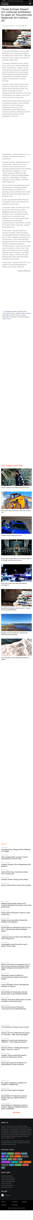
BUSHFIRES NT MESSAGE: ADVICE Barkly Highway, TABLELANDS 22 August (14, 1097)
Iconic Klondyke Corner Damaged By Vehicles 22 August (15, 985)
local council (18, 1156)
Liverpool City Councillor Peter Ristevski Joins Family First (16, 938)
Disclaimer (24, 1201)
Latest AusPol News (6, 1187)
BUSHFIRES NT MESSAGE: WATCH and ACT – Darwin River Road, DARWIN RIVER (16, 929)
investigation (18, 1165)
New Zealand (5, 1165)
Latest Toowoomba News (8, 1178)
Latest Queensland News (7, 1179)
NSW (7, 1156)
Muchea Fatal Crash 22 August (12, 1090)
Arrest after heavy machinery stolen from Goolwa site (14, 873)
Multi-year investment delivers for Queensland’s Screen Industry (14, 1063)
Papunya (23, 315)
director (13, 313)
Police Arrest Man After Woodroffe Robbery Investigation (14, 921)
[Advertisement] (16, 136)
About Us (3, 1201)
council (4, 313)
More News (16, 1112)
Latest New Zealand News (8, 1181)
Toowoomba (12, 317)
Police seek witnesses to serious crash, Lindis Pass (15, 913)
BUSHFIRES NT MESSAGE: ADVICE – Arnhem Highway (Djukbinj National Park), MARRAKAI (14, 1107)
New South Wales (6, 1162)
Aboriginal (8, 311)
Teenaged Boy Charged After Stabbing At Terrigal (16, 850)
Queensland (5, 317)
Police (3, 1156)
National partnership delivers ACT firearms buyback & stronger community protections (16, 905)
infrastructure (27, 1162)
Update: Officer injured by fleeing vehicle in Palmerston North (13, 1056)
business (11, 1165)
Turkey (8, 318)
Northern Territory (15, 315)
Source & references (24, 271)
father (23, 313)
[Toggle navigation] (30, 3)
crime (3, 1167)
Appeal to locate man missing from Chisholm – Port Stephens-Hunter (14, 1041)
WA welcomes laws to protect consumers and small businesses (13, 1008)
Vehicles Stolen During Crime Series (14, 879)
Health (21, 1162)
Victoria (12, 1156)
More (13, 1138)
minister (20, 1159)
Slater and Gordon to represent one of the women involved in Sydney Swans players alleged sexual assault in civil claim (15, 967)
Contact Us (3, 1205)
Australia (14, 311)
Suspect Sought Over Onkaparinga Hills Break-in (16, 865)
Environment (14, 1162)
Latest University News (7, 1185)
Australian (19, 311)
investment (25, 1165)
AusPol (14, 1159)
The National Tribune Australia (18, 1208)
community (24, 1153)
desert (8, 313)
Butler (24, 311)
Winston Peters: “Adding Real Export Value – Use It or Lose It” (15, 1048)
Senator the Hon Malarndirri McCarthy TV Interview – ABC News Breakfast (15, 1033)
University (4, 1159)
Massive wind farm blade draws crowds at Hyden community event (16, 1000)
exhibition (18, 313)
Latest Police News (6, 1183)
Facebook (7, 1195)
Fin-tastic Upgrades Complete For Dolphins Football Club (14, 1083)
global (7, 315)
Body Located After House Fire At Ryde (16, 885)
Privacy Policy (15, 1205)
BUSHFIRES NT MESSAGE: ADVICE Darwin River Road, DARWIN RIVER (14, 993)
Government (11, 1153)
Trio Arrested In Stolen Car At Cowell (15, 1027)
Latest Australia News (7, 1176)
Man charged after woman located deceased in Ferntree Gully (14, 858)
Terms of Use (15, 1201)
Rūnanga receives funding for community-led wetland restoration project (14, 977)
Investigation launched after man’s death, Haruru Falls (14, 945)
